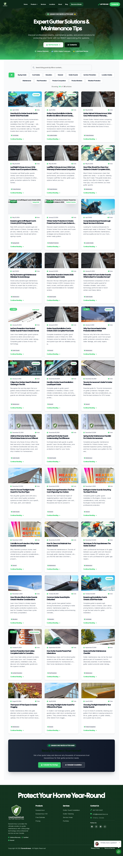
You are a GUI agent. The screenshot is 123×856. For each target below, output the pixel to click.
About (60, 4)
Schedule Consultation (74, 765)
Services (43, 4)
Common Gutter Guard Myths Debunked (58, 598)
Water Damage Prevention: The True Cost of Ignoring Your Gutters (60, 491)
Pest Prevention (42, 81)
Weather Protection (94, 81)
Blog (66, 4)
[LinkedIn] (100, 826)
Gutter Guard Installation (71, 810)
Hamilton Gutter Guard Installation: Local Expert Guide (60, 383)
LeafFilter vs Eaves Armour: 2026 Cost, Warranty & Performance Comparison (61, 168)
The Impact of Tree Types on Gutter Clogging (23, 706)
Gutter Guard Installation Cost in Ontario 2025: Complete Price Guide (60, 329)
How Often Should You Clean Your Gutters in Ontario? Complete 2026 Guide (96, 168)
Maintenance (27, 81)
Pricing (38, 821)
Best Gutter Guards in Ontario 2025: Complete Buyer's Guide (60, 276)
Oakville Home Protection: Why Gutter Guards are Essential (24, 544)
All (11, 75)
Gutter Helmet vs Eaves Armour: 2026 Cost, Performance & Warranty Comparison (97, 114)
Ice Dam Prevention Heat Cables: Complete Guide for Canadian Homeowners (22, 652)
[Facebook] (92, 826)
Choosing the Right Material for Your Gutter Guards (97, 706)
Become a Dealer (76, 4)
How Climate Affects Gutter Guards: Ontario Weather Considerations (23, 598)
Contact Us (114, 4)
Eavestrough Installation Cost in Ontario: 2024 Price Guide (95, 598)
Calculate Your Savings (50, 765)
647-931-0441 (98, 810)
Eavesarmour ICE (42, 814)
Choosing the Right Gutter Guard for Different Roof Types (60, 706)
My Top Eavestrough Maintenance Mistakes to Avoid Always (23, 276)
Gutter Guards (73, 75)
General (60, 75)
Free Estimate (40, 817)
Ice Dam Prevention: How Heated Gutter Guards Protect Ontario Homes (24, 329)
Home (26, 4)
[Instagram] (96, 826)
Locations (52, 4)
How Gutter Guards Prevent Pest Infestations (59, 652)
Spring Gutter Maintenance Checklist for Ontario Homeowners (97, 437)
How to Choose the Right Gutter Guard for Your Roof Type (22, 491)
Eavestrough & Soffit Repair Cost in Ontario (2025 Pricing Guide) (23, 222)
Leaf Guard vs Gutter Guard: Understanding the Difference (58, 437)
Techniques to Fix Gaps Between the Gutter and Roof (97, 544)
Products (33, 4)
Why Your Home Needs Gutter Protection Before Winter (94, 329)
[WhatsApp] (105, 826)
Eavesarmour (40, 810)
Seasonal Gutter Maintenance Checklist (94, 652)
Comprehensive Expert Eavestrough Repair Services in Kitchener (97, 222)
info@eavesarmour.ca (100, 814)
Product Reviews (77, 81)
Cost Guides (36, 75)
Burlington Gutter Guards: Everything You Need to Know (97, 491)
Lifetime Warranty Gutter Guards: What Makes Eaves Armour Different (24, 437)
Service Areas (68, 817)
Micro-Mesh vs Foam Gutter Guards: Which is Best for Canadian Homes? (97, 276)
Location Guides (107, 75)
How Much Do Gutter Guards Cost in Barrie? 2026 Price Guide (24, 114)
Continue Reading (16, 139)
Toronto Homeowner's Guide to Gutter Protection (97, 383)
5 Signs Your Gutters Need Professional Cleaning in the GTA (24, 383)
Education (49, 75)
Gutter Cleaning (68, 814)
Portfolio (66, 821)
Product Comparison (59, 81)
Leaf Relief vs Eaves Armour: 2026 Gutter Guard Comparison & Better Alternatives (23, 168)
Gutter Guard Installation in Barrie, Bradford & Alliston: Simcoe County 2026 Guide (60, 114)
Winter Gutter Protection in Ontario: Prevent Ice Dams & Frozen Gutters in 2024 (60, 222)
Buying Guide (22, 75)
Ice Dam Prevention (90, 75)
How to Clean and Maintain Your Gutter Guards (59, 544)
